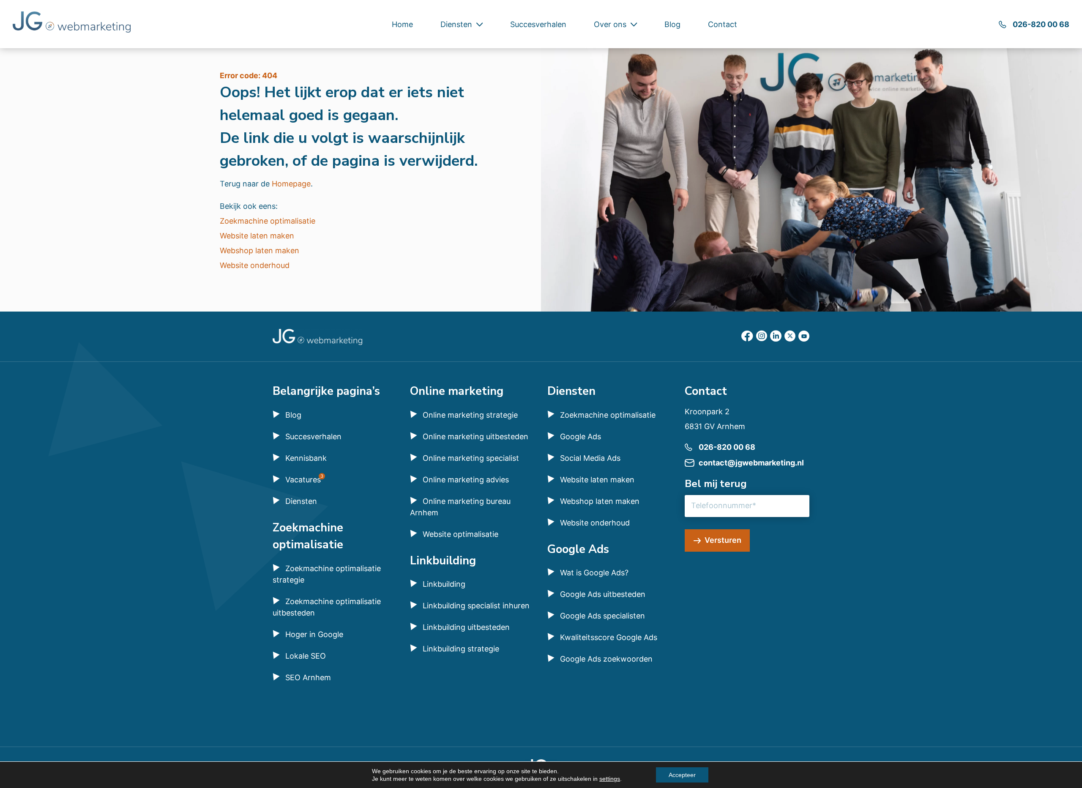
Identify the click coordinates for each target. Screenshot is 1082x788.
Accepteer (682, 775)
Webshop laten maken (259, 250)
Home (402, 24)
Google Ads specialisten (602, 615)
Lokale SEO (305, 655)
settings (609, 778)
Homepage (291, 183)
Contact (722, 24)
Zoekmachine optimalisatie (267, 220)
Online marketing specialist (471, 458)
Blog (672, 24)
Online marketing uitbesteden (475, 436)
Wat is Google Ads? (594, 572)
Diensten (456, 24)
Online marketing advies (466, 479)
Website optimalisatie (460, 534)
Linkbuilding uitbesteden (466, 627)
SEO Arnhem (308, 677)
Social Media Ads (590, 458)
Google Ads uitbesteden (602, 594)
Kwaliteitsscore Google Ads (608, 637)
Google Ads (580, 436)
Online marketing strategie (470, 414)
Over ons (610, 24)
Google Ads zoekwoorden (606, 658)
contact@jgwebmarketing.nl (751, 462)
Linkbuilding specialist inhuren (476, 605)
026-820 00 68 (1041, 24)
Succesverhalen (538, 24)
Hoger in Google (314, 634)
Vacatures (303, 479)
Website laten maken (257, 235)
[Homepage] (72, 23)
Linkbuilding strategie (461, 648)
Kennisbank (306, 458)
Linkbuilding (444, 584)
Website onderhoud (255, 265)
